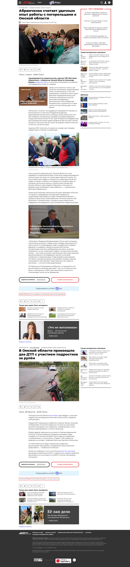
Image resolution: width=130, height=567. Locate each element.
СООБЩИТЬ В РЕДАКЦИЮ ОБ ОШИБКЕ (42, 534)
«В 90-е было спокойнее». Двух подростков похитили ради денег (99, 364)
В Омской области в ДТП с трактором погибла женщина (66, 493)
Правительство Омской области (28, 65)
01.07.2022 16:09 (23, 7)
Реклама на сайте (37, 532)
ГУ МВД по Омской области (27, 402)
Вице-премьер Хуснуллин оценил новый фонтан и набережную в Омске (96, 29)
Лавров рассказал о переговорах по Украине (99, 116)
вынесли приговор (67, 451)
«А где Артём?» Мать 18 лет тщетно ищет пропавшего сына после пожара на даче (99, 62)
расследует (54, 415)
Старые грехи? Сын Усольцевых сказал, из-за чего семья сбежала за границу (99, 383)
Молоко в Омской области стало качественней (95, 21)
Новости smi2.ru (25, 342)
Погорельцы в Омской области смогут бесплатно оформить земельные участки (66, 315)
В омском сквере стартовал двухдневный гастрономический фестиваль (95, 44)
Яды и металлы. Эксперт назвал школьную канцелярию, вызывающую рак (98, 358)
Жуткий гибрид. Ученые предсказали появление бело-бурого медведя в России (100, 75)
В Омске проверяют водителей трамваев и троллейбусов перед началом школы (36, 500)
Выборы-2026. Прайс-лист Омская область (70, 532)
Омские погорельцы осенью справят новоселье (35, 308)
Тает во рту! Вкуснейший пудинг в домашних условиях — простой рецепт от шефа (99, 69)
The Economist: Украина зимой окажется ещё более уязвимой (97, 110)
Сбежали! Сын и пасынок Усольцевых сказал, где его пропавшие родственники (100, 81)
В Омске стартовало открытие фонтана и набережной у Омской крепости (96, 14)
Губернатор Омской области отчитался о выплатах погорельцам (51, 227)
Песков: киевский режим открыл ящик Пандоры (98, 104)
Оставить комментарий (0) (65, 279)
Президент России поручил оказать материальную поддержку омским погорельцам (37, 315)
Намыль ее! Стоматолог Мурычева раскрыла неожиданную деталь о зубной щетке (99, 371)
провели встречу (42, 82)
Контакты (88, 532)
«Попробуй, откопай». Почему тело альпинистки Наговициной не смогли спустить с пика (99, 352)
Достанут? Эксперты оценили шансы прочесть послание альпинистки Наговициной (100, 377)
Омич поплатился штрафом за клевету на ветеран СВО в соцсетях (95, 37)
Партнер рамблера (48, 560)
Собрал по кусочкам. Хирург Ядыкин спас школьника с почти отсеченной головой (100, 87)
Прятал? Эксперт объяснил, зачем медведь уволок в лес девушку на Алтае (99, 56)
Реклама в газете (50, 532)
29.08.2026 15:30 (23, 347)
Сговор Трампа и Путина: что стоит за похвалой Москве (98, 123)
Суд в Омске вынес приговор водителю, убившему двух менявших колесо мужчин (35, 494)
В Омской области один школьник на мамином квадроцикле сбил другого (65, 500)
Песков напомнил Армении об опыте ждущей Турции (99, 98)
